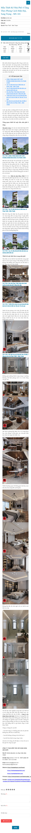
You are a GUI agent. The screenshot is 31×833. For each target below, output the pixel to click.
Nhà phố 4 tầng (6, 128)
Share (28, 33)
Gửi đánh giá (7, 821)
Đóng (15, 827)
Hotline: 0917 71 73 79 (15, 38)
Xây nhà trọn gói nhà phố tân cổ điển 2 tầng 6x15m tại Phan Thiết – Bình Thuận (16, 102)
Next (27, 44)
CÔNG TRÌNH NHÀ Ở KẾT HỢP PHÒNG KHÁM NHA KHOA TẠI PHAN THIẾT (16, 81)
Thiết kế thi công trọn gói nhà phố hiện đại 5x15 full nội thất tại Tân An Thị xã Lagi (16, 97)
